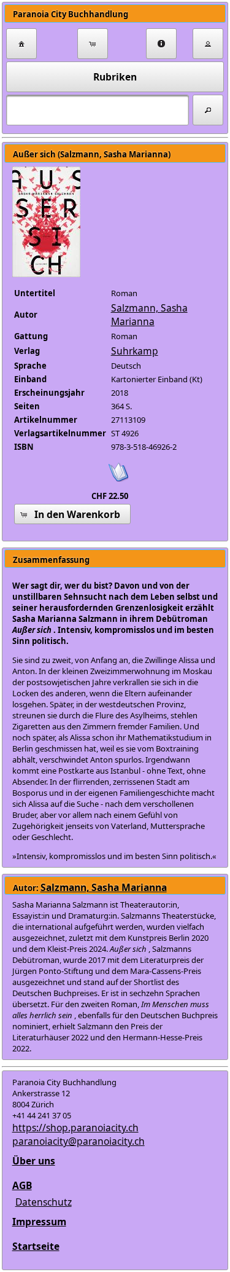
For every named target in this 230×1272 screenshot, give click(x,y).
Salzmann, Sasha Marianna (149, 314)
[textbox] (97, 110)
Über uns (33, 1161)
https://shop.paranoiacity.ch (75, 1127)
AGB (22, 1185)
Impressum (39, 1221)
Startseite (35, 1246)
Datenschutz (43, 1202)
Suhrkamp (134, 351)
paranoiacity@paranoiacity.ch (78, 1141)
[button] (21, 43)
